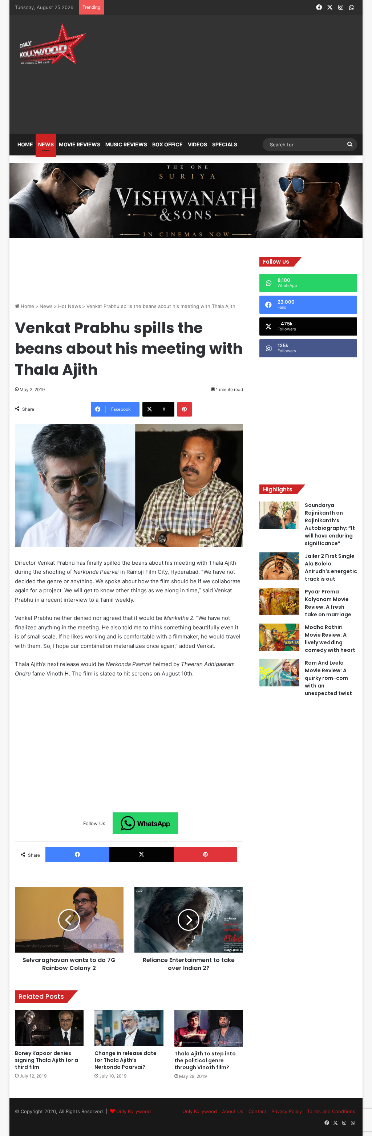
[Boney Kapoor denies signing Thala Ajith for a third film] (49, 1028)
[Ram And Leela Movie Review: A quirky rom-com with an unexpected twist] (279, 672)
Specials (224, 144)
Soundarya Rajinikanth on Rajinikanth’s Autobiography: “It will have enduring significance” (330, 524)
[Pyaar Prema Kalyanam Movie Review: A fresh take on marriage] (279, 601)
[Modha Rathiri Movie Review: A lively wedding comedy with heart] (279, 637)
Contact (257, 1111)
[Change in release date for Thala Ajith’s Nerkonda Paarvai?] (128, 1028)
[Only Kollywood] (51, 44)
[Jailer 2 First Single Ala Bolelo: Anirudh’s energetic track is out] (279, 566)
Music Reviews (126, 144)
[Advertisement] (252, 70)
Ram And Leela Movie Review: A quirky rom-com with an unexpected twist (328, 678)
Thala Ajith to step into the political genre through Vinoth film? (205, 1060)
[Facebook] (77, 854)
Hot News (69, 306)
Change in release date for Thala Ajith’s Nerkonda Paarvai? (125, 1060)
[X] (141, 854)
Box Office (167, 144)
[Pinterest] (184, 409)
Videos (197, 144)
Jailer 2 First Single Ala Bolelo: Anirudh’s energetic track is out (331, 567)
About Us (232, 1111)
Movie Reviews (79, 144)
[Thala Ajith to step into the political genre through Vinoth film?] (208, 1028)
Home (25, 144)
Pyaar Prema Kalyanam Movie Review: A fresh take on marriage (328, 603)
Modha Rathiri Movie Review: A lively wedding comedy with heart (330, 639)
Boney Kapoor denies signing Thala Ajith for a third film (46, 1060)
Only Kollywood (133, 1111)
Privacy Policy (286, 1111)
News (46, 144)
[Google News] (145, 823)
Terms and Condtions (331, 1111)
